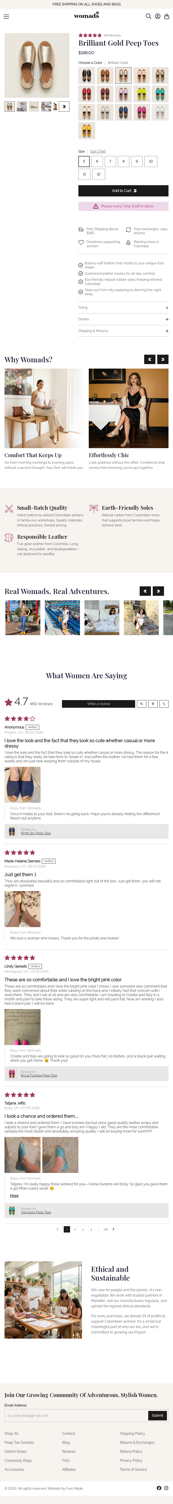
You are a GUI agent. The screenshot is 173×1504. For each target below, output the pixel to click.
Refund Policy (131, 1451)
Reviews (69, 1451)
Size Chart (98, 151)
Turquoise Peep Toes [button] (36, 1212)
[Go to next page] (114, 1229)
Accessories (14, 1469)
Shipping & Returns (93, 331)
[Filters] (153, 704)
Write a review (98, 704)
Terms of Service (133, 1469)
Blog (66, 1442)
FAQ (65, 1460)
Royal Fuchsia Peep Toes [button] (39, 1075)
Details (83, 319)
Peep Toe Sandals (19, 1442)
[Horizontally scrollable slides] (37, 65)
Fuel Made (74, 1488)
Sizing (82, 307)
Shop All (11, 1433)
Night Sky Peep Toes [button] (36, 833)
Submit (157, 1415)
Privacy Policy (131, 1460)
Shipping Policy (132, 1433)
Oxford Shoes (16, 1451)
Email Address (16, 1405)
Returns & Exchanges (137, 1442)
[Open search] (141, 704)
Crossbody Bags (18, 1460)
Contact (68, 1433)
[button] (23, 785)
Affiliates (69, 1469)
